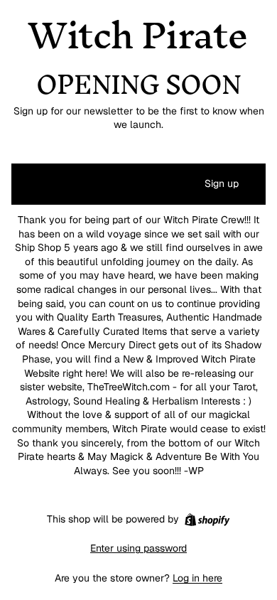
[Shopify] (207, 519)
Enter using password (138, 548)
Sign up (222, 183)
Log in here (197, 578)
